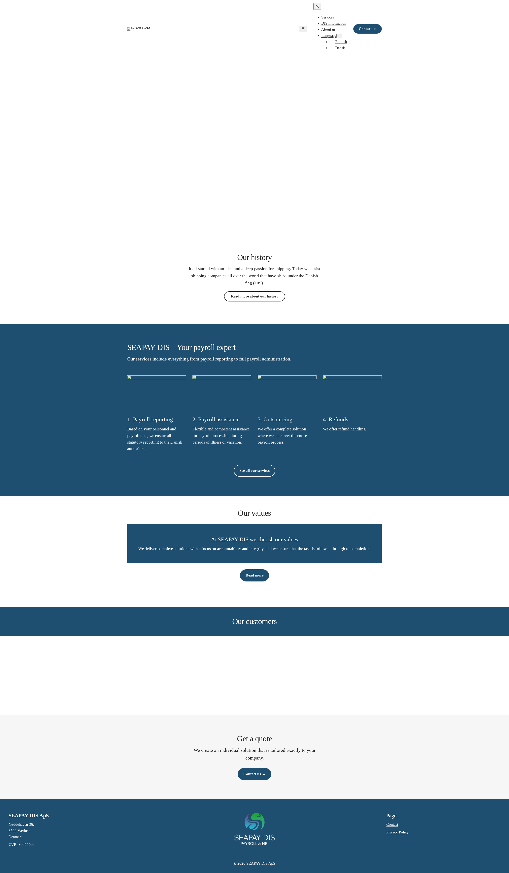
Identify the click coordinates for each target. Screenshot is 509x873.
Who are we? (273, 199)
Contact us (367, 29)
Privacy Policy (397, 832)
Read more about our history (254, 296)
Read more (254, 575)
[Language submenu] (339, 36)
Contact (392, 824)
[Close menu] (317, 6)
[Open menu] (303, 29)
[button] (181, 673)
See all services (236, 199)
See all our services (254, 470)
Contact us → (254, 774)
